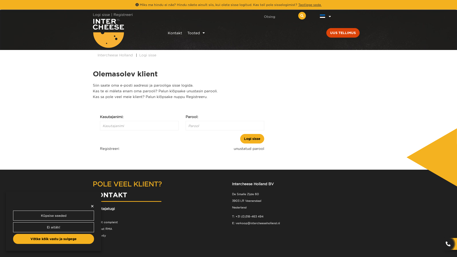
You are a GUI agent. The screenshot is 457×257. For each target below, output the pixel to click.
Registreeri (123, 15)
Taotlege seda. (310, 5)
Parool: (192, 117)
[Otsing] (302, 16)
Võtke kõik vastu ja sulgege (53, 239)
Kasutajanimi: (112, 117)
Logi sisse (252, 139)
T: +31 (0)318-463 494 (247, 216)
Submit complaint (105, 222)
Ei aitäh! (53, 227)
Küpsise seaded (53, 215)
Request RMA (102, 228)
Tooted (193, 33)
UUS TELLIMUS (343, 33)
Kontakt (175, 33)
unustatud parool (249, 149)
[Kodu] (124, 33)
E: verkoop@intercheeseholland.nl (256, 223)
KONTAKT (110, 194)
